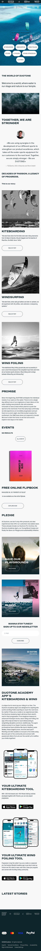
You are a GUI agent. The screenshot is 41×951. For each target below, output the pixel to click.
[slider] (10, 112)
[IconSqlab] (27, 2)
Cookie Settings (19, 947)
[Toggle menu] (4, 7)
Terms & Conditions (13, 945)
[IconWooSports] (36, 2)
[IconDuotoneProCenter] (32, 652)
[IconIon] (11, 2)
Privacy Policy (24, 945)
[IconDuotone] (2, 2)
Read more (12, 568)
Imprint (4, 945)
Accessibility (33, 945)
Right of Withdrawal (7, 947)
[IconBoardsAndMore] (4, 914)
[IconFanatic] (19, 2)
